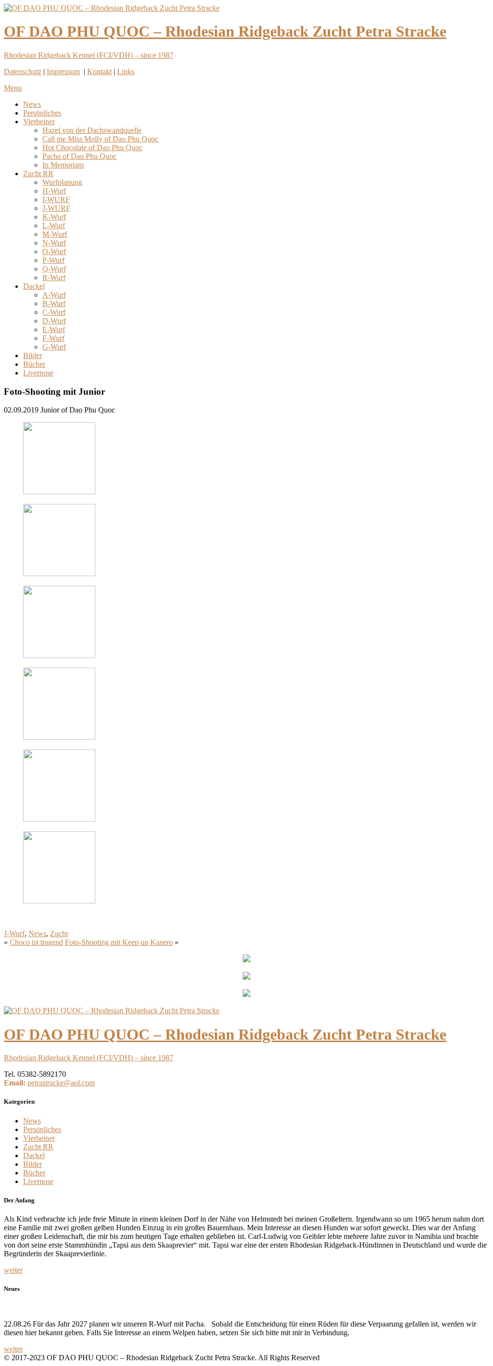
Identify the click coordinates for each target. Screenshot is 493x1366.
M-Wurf (54, 234)
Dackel (34, 286)
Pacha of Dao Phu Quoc (79, 156)
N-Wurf (54, 243)
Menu (13, 88)
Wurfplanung (62, 182)
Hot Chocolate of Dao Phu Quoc (92, 147)
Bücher (34, 364)
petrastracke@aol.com (61, 1083)
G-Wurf (54, 347)
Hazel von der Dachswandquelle (92, 130)
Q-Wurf (54, 269)
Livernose (38, 373)
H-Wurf (54, 191)
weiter (13, 1270)
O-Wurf (54, 251)
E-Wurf (53, 329)
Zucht (59, 933)
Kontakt (99, 71)
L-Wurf (53, 225)
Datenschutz (22, 71)
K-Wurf (54, 217)
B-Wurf (53, 303)
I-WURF (56, 199)
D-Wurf (54, 321)
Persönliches (42, 113)
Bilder (32, 355)
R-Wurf (53, 277)
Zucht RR (38, 173)
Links (125, 71)
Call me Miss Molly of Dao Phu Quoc (100, 139)
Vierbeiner (39, 121)
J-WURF (56, 208)
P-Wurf (53, 260)
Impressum (63, 71)
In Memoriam (63, 165)
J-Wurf (14, 933)
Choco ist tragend (36, 942)
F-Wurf (53, 338)
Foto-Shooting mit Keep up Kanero (119, 942)
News (32, 104)
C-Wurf (53, 312)
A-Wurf (54, 295)
